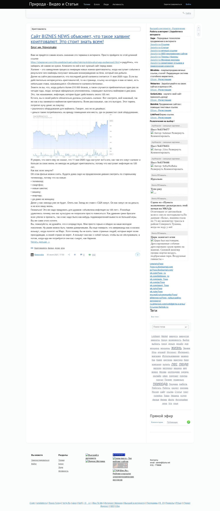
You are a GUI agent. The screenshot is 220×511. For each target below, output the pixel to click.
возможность (175, 339)
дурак (57, 247)
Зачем (186, 348)
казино (185, 356)
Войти (188, 4)
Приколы (170, 502)
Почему (168, 379)
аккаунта (173, 336)
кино (74, 502)
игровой (162, 352)
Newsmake (39, 254)
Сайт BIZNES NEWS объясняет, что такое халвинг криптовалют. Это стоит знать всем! (80, 38)
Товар (166, 395)
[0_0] (161, 502)
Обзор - (160, 79)
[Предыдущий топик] (198, 28)
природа (160, 383)
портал (159, 379)
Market (164, 336)
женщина (154, 348)
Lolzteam (155, 336)
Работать (156, 387)
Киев (186, 359)
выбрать (156, 343)
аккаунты (155, 339)
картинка (167, 359)
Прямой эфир (161, 415)
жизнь (176, 347)
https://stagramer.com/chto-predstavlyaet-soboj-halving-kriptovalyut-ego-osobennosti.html (75, 62)
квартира (178, 359)
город (164, 343)
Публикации (172, 422)
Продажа (173, 384)
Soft (80, 502)
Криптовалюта (40, 247)
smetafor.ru (42, 502)
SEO (112, 505)
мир (185, 368)
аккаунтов (184, 336)
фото (171, 399)
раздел (175, 387)
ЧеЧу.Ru (66, 502)
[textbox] (170, 327)
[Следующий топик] (198, 33)
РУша (178, 502)
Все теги (154, 317)
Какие (159, 359)
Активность (118, 4)
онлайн (157, 375)
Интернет (172, 352)
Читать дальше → (40, 241)
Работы (166, 387)
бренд (164, 339)
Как (153, 359)
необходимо (174, 371)
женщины (165, 348)
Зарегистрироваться (173, 4)
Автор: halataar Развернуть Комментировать (167, 132)
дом (186, 343)
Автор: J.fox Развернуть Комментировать (166, 149)
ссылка (170, 391)
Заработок (159, 44)
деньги (171, 343)
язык (175, 403)
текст (185, 391)
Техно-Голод (55, 502)
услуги (183, 395)
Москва (162, 371)
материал (167, 368)
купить (166, 364)
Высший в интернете (134, 502)
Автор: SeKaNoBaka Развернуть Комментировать (167, 165)
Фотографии (181, 399)
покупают (173, 375)
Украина (175, 395)
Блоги (97, 4)
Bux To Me (98, 502)
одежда (185, 371)
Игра (154, 352)
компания (156, 364)
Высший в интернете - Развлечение (167, 28)
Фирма (163, 399)
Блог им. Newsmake (44, 47)
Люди (106, 4)
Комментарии (157, 422)
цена (164, 403)
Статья (178, 391)
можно (155, 371)
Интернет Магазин (113, 502)
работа (183, 384)
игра (63, 247)
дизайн (179, 343)
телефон (158, 395)
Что (170, 403)
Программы (152, 502)
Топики (87, 4)
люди (183, 363)
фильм (155, 399)
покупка (183, 375)
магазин (157, 368)
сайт (162, 391)
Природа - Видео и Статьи (53, 4)
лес (174, 363)
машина (178, 368)
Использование (171, 356)
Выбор (186, 339)
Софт (32, 502)
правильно (178, 379)
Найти (188, 13)
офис (165, 375)
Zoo (118, 505)
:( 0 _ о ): (87, 502)
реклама (184, 387)
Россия (155, 391)
